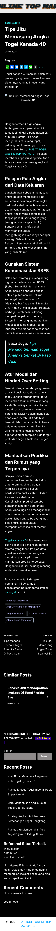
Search (8, 750)
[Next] (47, 697)
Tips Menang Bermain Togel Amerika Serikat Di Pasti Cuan (13, 644)
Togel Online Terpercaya (19, 620)
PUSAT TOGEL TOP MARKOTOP (23, 607)
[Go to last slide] (8, 697)
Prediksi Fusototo (14, 857)
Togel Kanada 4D (16, 540)
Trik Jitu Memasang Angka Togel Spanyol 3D (44, 644)
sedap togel (11, 901)
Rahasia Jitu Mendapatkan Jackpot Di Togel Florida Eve (27, 692)
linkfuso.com (11, 848)
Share (41, 67)
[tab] (22, 714)
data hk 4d (10, 853)
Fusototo (27, 865)
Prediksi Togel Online (17, 600)
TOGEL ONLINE (12, 23)
